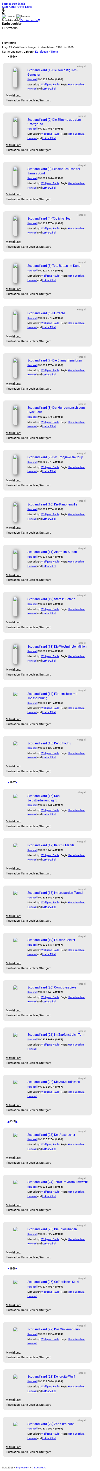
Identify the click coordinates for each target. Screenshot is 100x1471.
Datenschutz (39, 1467)
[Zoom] (50, 9)
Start (5, 6)
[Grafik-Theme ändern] (50, 12)
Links (28, 6)
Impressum (22, 1467)
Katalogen (41, 51)
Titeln (54, 51)
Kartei (12, 6)
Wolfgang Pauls (50, 84)
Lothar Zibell (49, 88)
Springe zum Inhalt (13, 3)
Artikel (20, 6)
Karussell (32, 79)
